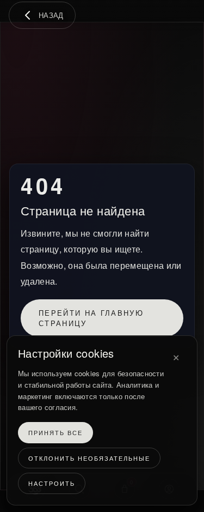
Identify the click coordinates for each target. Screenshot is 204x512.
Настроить (51, 483)
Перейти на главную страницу (91, 318)
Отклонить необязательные (89, 458)
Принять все (55, 433)
